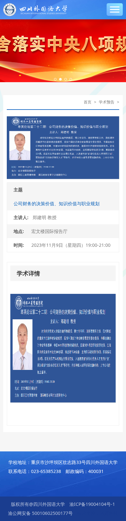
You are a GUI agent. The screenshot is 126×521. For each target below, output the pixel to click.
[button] (55, 79)
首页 (87, 102)
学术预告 (106, 102)
